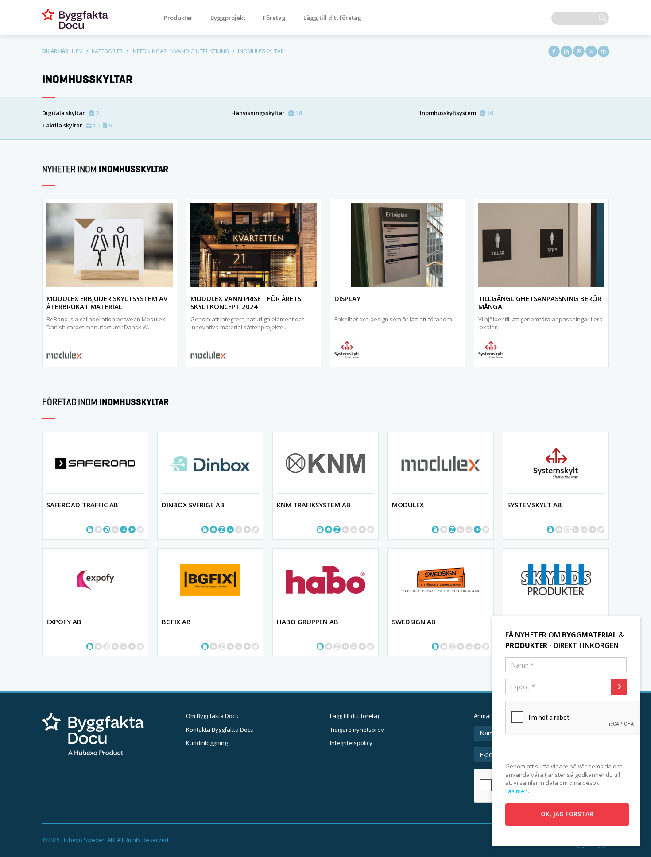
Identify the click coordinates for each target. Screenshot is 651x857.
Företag (274, 18)
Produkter (178, 18)
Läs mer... (518, 791)
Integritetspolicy (351, 743)
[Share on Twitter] (591, 51)
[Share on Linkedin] (566, 51)
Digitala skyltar (70, 113)
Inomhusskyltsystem (456, 113)
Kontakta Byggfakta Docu (220, 729)
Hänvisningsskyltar (266, 113)
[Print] (603, 51)
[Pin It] (579, 51)
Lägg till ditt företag (332, 18)
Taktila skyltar (77, 125)
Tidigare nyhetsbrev (357, 729)
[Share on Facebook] (554, 51)
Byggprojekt (227, 18)
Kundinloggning (207, 743)
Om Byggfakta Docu (212, 716)
